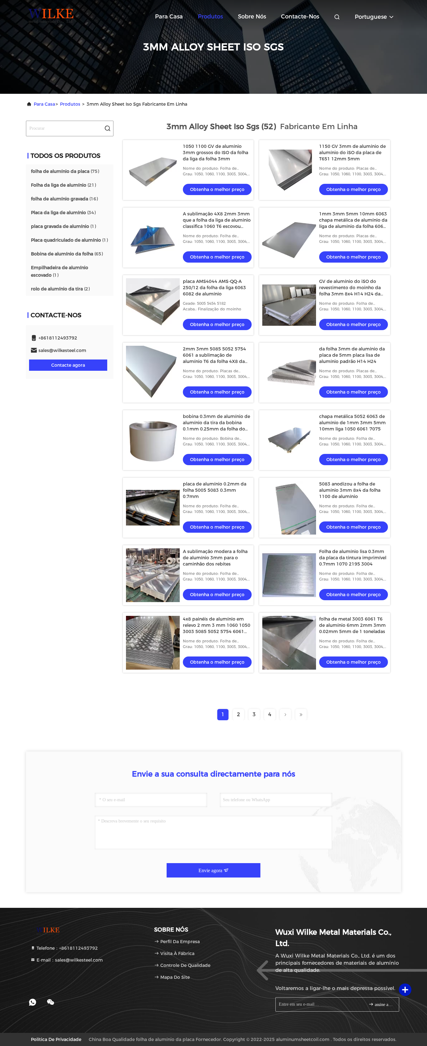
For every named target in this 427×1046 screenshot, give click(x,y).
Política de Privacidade (56, 1039)
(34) (63, 212)
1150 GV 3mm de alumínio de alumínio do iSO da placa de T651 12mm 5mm (352, 152)
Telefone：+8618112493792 (66, 948)
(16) (64, 199)
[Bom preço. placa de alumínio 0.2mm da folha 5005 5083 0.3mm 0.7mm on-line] (153, 508)
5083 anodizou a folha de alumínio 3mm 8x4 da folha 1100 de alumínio (349, 490)
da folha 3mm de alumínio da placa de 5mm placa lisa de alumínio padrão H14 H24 (352, 355)
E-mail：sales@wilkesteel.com (69, 960)
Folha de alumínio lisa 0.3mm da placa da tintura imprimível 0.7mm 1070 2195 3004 (352, 558)
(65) (67, 254)
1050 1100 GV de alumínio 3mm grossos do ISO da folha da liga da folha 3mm (215, 152)
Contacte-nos (300, 16)
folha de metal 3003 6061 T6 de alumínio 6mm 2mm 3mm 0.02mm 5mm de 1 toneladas (352, 625)
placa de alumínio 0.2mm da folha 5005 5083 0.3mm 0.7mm (214, 490)
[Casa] (51, 15)
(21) (63, 185)
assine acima (384, 1004)
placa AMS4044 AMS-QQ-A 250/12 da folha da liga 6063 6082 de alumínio (214, 288)
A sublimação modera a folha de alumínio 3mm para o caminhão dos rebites (215, 558)
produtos (70, 104)
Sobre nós (252, 16)
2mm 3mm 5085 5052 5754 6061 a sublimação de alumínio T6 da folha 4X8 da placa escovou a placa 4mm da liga (217, 361)
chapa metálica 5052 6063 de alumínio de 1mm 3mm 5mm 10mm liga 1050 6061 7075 (352, 423)
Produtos (210, 16)
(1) (63, 226)
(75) (65, 171)
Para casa (169, 16)
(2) (60, 289)
